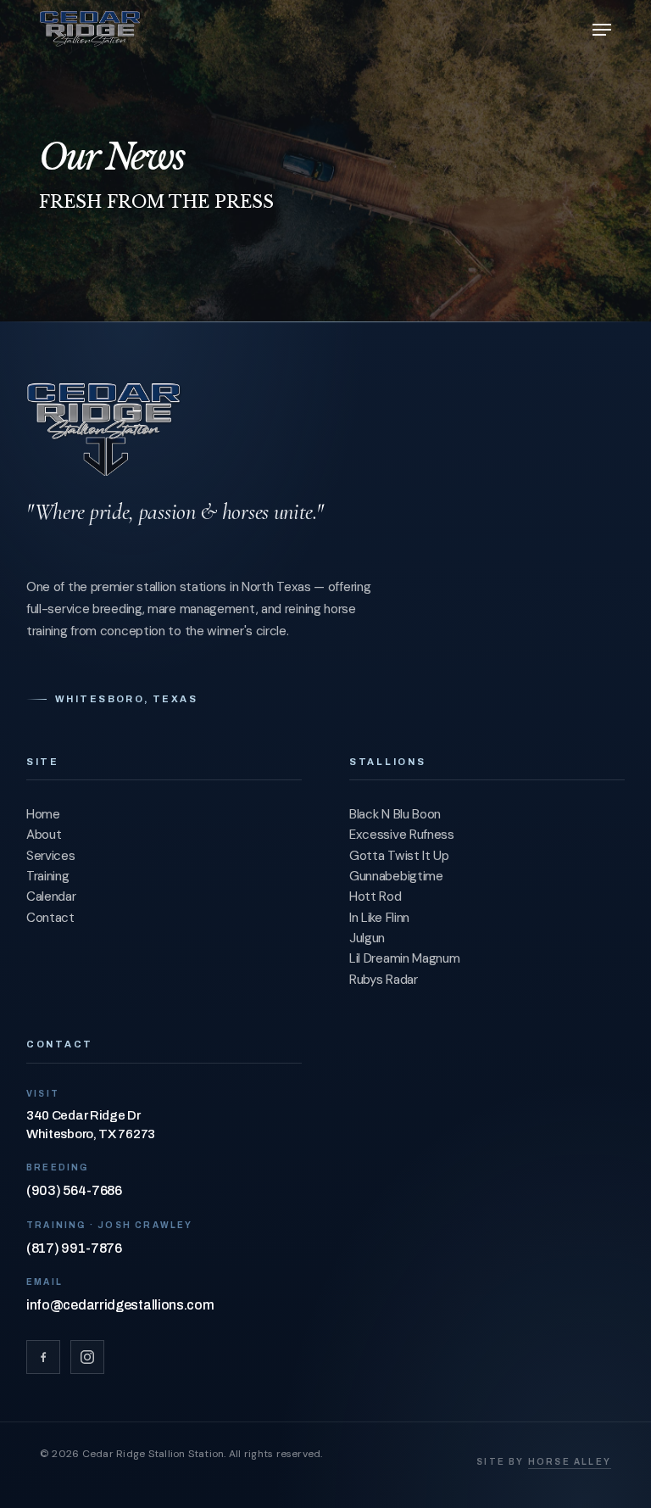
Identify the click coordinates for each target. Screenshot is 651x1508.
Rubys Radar (383, 979)
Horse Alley (569, 1461)
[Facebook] (43, 1357)
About (44, 834)
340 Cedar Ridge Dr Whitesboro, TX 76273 (90, 1125)
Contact (50, 917)
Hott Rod (375, 896)
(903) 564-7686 (74, 1190)
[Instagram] (87, 1357)
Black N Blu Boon (395, 814)
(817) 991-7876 (74, 1248)
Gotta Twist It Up (399, 855)
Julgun (367, 938)
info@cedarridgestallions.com (120, 1305)
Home (43, 814)
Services (50, 855)
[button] (602, 29)
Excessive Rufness (401, 834)
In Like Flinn (379, 917)
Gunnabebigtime (396, 876)
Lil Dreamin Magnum (404, 958)
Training (48, 876)
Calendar (51, 896)
